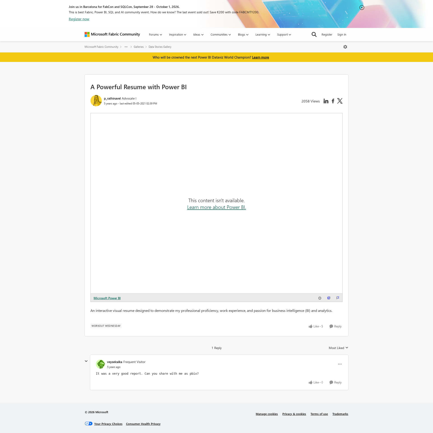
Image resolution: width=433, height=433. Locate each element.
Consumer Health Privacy (143, 424)
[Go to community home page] (112, 34)
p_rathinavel (112, 98)
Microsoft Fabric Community (101, 46)
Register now (79, 18)
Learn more (260, 57)
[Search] (314, 34)
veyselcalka (114, 362)
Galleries (139, 46)
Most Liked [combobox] (338, 348)
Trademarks (340, 414)
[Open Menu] (345, 47)
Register (327, 34)
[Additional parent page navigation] (126, 47)
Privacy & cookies (294, 414)
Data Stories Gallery (160, 46)
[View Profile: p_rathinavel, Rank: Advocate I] (96, 100)
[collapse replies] (86, 361)
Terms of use (319, 414)
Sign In (341, 34)
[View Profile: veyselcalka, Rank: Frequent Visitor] (100, 364)
